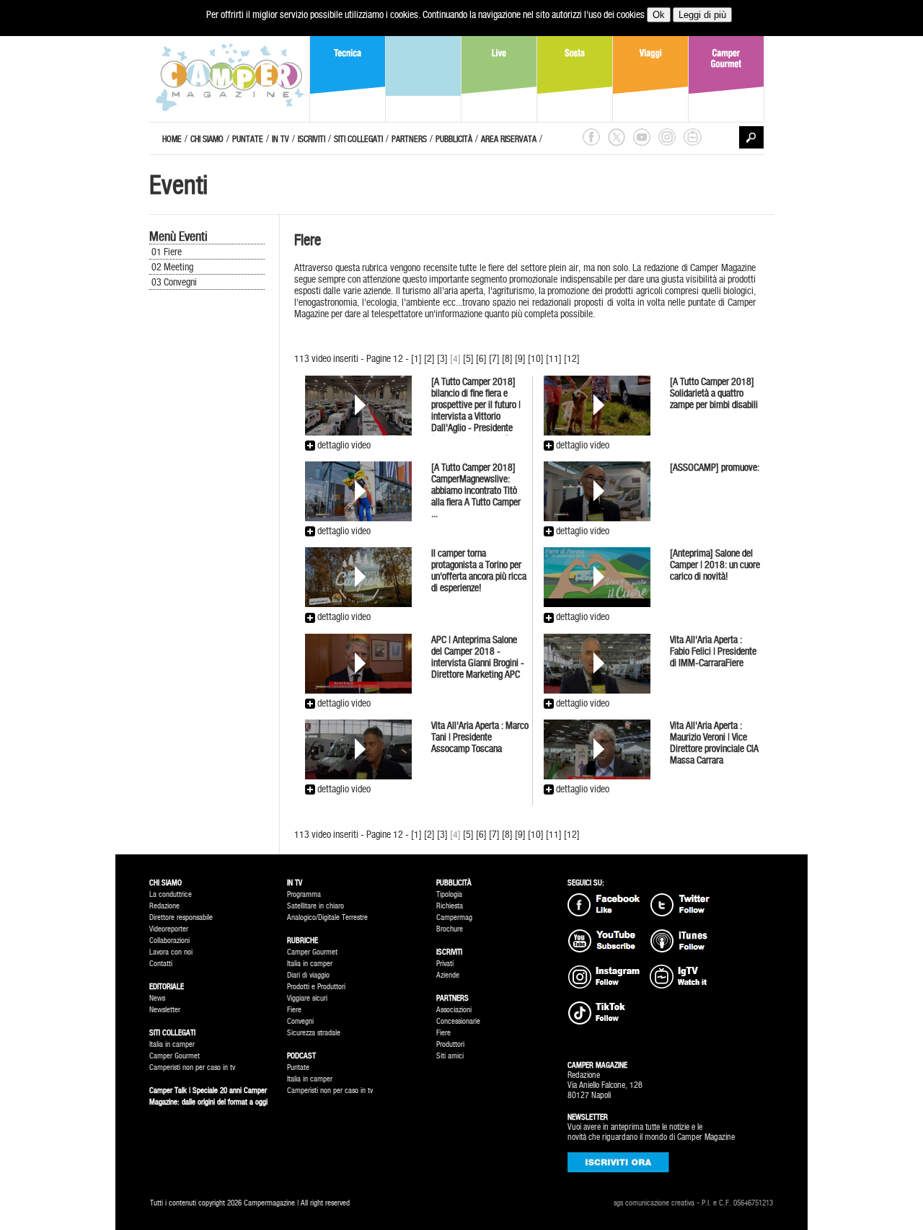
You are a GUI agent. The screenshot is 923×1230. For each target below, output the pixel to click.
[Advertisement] (214, 535)
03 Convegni (174, 282)
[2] (429, 358)
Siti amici (450, 1056)
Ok (659, 14)
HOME (172, 139)
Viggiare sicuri (307, 998)
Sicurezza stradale (313, 1032)
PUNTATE (247, 139)
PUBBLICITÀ (454, 139)
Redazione (164, 906)
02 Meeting (172, 267)
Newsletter (164, 1009)
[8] (507, 358)
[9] (520, 358)
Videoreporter (168, 929)
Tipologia (449, 894)
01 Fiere (166, 251)
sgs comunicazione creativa (654, 1203)
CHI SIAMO (207, 139)
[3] (442, 358)
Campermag (454, 917)
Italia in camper (172, 1044)
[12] (572, 358)
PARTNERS (409, 139)
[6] (481, 358)
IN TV (280, 139)
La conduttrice (170, 894)
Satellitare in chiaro (315, 906)
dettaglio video (343, 445)
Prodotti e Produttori (316, 986)
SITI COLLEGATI (358, 139)
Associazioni (454, 1009)
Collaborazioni (169, 940)
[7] (494, 358)
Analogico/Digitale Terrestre (327, 917)
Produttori (450, 1044)
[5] (468, 358)
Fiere (294, 1009)
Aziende (447, 975)
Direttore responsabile (181, 917)
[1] (416, 358)
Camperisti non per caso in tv (192, 1067)
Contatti (160, 963)
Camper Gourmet (174, 1056)
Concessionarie (458, 1021)
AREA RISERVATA (508, 139)
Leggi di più (702, 14)
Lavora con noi (171, 952)
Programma (304, 894)
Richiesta (449, 906)
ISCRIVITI (311, 139)
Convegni (300, 1021)
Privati (445, 963)
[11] (554, 358)
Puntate (298, 1067)
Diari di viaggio (308, 975)
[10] (536, 358)
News (157, 998)
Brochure (449, 929)
